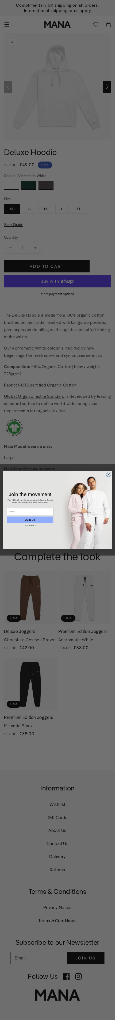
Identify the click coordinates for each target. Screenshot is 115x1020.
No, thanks (30, 525)
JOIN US (30, 520)
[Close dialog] (108, 474)
